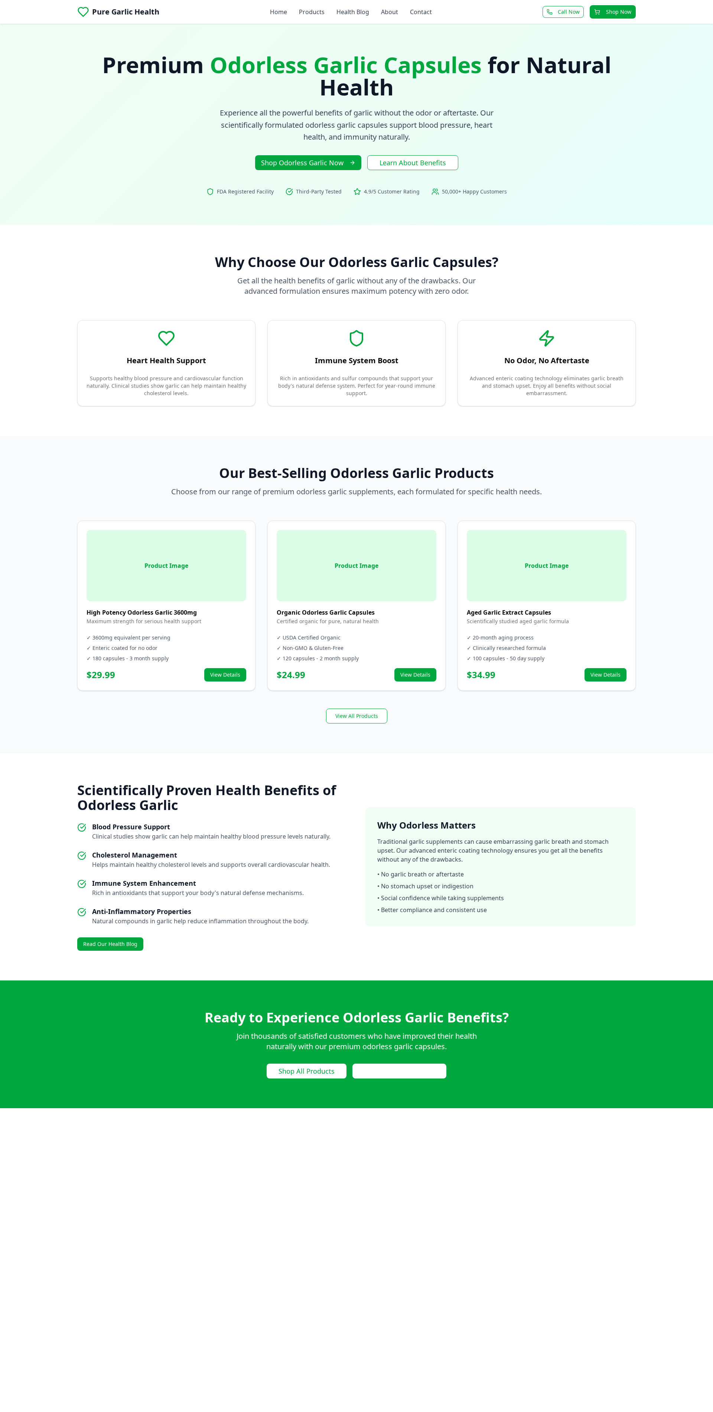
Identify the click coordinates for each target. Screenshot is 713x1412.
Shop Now (618, 11)
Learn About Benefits (413, 162)
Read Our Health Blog (110, 943)
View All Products (356, 715)
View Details (225, 674)
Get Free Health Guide (399, 1071)
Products (312, 12)
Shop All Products (307, 1071)
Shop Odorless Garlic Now (302, 162)
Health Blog (352, 12)
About (389, 12)
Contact (421, 12)
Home (278, 12)
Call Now (569, 11)
